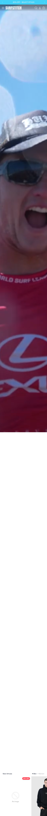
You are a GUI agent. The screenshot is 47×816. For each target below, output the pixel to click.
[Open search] (36, 8)
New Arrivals (7, 774)
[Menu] (3, 8)
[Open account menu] (40, 8)
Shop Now (6, 767)
